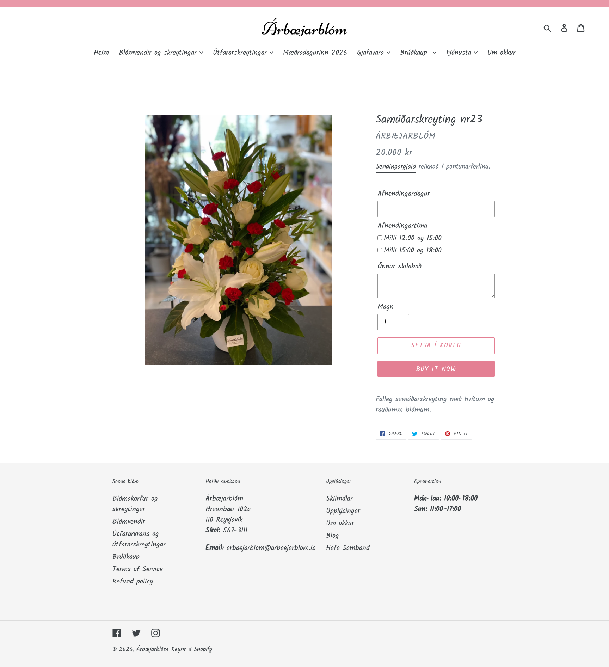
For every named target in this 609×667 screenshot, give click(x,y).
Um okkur (340, 523)
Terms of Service (137, 569)
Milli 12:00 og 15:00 (413, 238)
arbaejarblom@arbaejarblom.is (271, 548)
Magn (385, 307)
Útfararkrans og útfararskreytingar (139, 539)
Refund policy (132, 581)
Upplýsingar (343, 511)
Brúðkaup (126, 557)
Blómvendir (128, 521)
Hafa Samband (348, 548)
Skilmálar (339, 498)
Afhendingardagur (403, 194)
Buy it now (436, 369)
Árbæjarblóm (152, 649)
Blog (332, 535)
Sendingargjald (396, 166)
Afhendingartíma (402, 226)
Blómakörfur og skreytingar (135, 504)
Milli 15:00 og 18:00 (413, 250)
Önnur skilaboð (399, 266)
